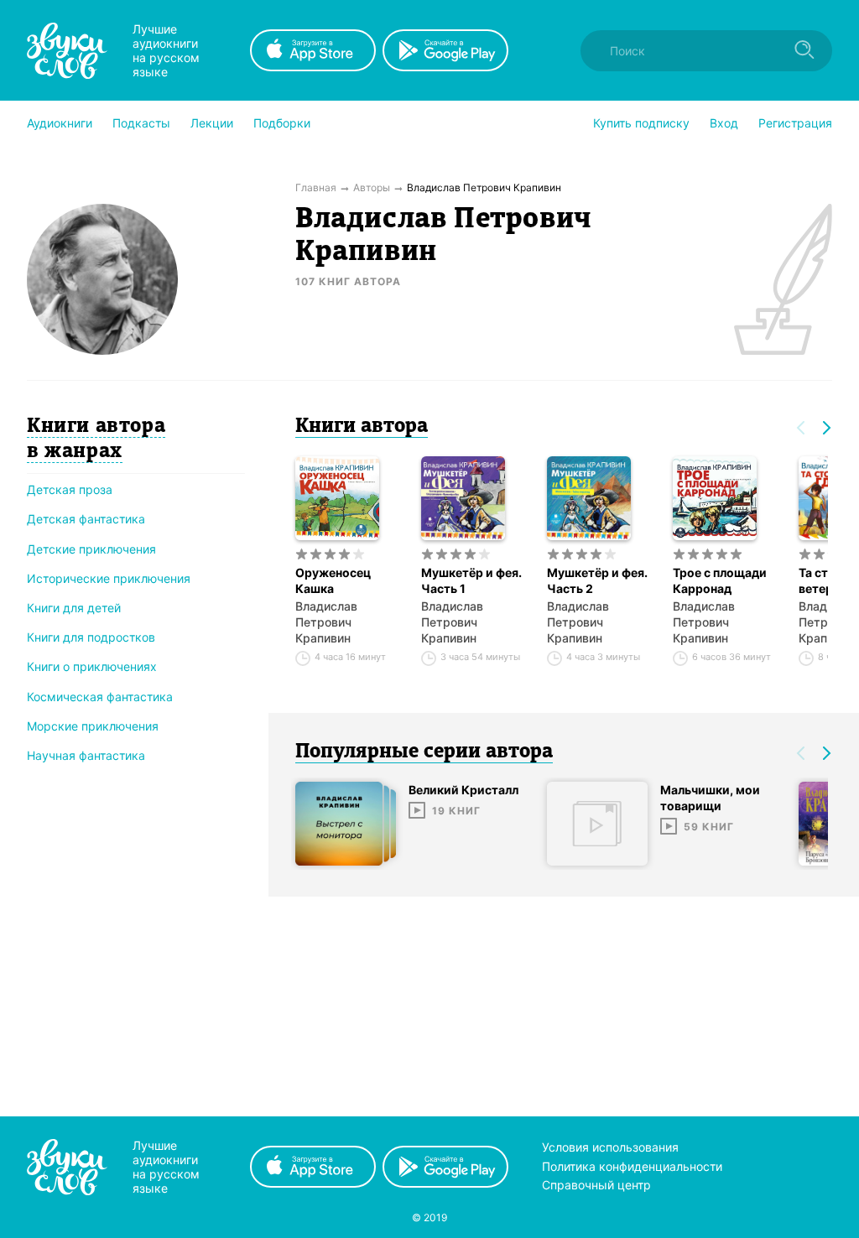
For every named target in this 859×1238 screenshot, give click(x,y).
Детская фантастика (86, 519)
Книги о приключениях (92, 666)
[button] (59, 123)
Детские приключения (91, 549)
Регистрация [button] (795, 123)
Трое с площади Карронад (720, 580)
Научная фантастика (86, 755)
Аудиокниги (59, 123)
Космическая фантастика (100, 696)
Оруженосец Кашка (333, 580)
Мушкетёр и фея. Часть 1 (471, 580)
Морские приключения (93, 726)
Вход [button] (724, 123)
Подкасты (141, 123)
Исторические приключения (108, 578)
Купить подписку (641, 123)
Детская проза (69, 489)
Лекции (211, 123)
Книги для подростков (91, 637)
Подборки (281, 123)
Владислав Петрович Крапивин (326, 622)
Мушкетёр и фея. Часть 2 (597, 580)
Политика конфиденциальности (632, 1166)
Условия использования (610, 1147)
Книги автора (361, 427)
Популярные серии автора (424, 752)
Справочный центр (596, 1185)
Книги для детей (74, 608)
